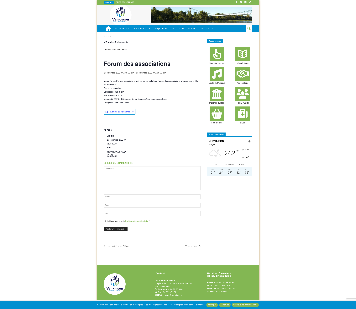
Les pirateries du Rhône (117, 246)
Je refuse (225, 305)
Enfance (192, 28)
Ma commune (122, 28)
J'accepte (212, 305)
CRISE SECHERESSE (125, 2)
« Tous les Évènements (116, 42)
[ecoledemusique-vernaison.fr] (217, 74)
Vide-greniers (191, 246)
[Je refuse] (352, 304)
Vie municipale (142, 28)
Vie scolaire (178, 28)
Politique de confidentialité (137, 221)
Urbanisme (207, 28)
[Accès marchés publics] (217, 94)
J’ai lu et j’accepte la (128, 221)
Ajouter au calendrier (120, 111)
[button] (249, 28)
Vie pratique (161, 28)
